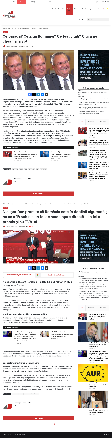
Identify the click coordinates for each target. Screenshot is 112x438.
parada (29, 169)
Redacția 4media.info (11, 46)
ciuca (25, 169)
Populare (91, 122)
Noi (82, 122)
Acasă (54, 9)
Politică (69, 9)
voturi (37, 169)
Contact (98, 9)
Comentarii (103, 122)
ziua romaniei (44, 169)
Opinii (84, 9)
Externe (76, 9)
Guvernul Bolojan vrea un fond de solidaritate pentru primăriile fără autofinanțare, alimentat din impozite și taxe (57, 2)
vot (34, 169)
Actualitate (61, 9)
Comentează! (38, 194)
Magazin (90, 9)
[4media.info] (9, 14)
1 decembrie (15, 169)
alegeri (21, 169)
